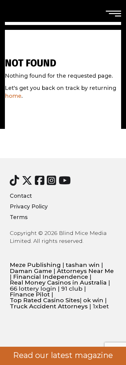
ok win (93, 300)
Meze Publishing (35, 265)
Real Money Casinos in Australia (58, 282)
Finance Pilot (30, 294)
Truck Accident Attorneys (49, 306)
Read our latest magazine (63, 355)
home (13, 96)
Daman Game (31, 271)
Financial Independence (50, 277)
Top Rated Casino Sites (45, 300)
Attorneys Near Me (85, 271)
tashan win (83, 265)
